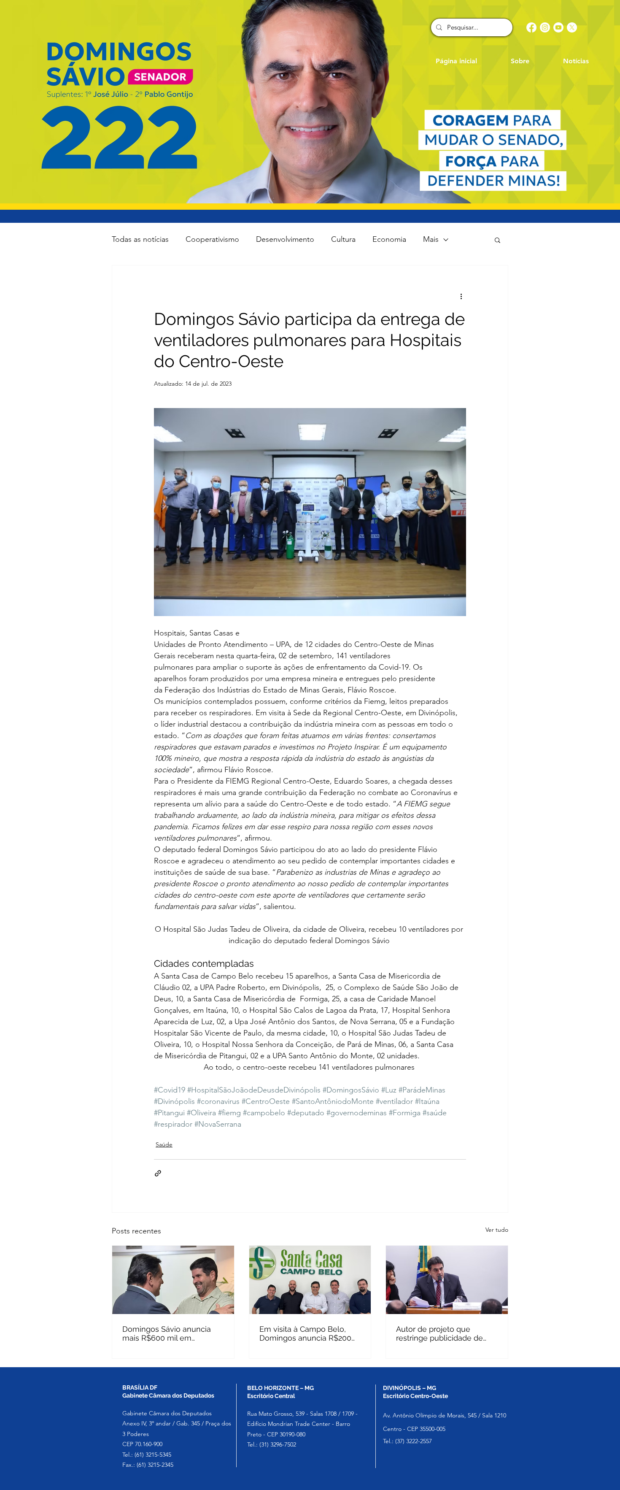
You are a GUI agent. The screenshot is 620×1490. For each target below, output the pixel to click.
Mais (431, 239)
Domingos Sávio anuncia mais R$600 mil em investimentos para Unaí (166, 1333)
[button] (497, 239)
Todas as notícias (140, 239)
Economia (389, 239)
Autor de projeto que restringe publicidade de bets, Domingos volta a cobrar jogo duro (439, 1333)
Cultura (343, 239)
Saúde (164, 1144)
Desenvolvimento (285, 239)
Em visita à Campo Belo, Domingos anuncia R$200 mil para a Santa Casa (305, 1333)
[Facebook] (531, 27)
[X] (572, 27)
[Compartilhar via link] (158, 1173)
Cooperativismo (212, 239)
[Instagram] (545, 27)
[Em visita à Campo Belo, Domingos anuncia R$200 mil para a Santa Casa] (310, 1280)
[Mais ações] (461, 296)
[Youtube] (558, 27)
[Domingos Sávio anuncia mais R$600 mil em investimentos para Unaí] (173, 1280)
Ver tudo (496, 1229)
